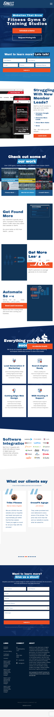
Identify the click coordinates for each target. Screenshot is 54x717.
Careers (6, 658)
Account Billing (8, 651)
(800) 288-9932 (19, 656)
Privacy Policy (22, 702)
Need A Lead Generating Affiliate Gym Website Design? (7, 672)
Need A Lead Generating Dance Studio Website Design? (7, 689)
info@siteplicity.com (20, 649)
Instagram (21, 663)
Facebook (21, 660)
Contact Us (32, 702)
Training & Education (6, 654)
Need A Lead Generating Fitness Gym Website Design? (7, 664)
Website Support (6, 647)
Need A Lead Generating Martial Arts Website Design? (7, 680)
